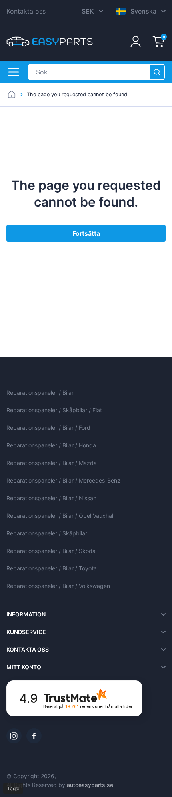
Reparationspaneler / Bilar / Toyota (51, 568)
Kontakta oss (26, 11)
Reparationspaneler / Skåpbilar (46, 533)
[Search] (157, 72)
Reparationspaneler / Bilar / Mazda (51, 462)
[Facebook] (34, 735)
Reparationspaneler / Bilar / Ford (48, 427)
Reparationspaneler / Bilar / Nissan (51, 498)
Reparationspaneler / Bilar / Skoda (51, 550)
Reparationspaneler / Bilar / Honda (51, 445)
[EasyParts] (49, 41)
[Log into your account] (135, 41)
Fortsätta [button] (86, 233)
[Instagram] (14, 735)
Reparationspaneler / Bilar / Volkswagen (58, 585)
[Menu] (13, 72)
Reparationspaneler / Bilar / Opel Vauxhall (60, 515)
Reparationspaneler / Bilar (40, 392)
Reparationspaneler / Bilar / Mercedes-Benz (63, 480)
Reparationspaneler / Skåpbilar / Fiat (54, 410)
